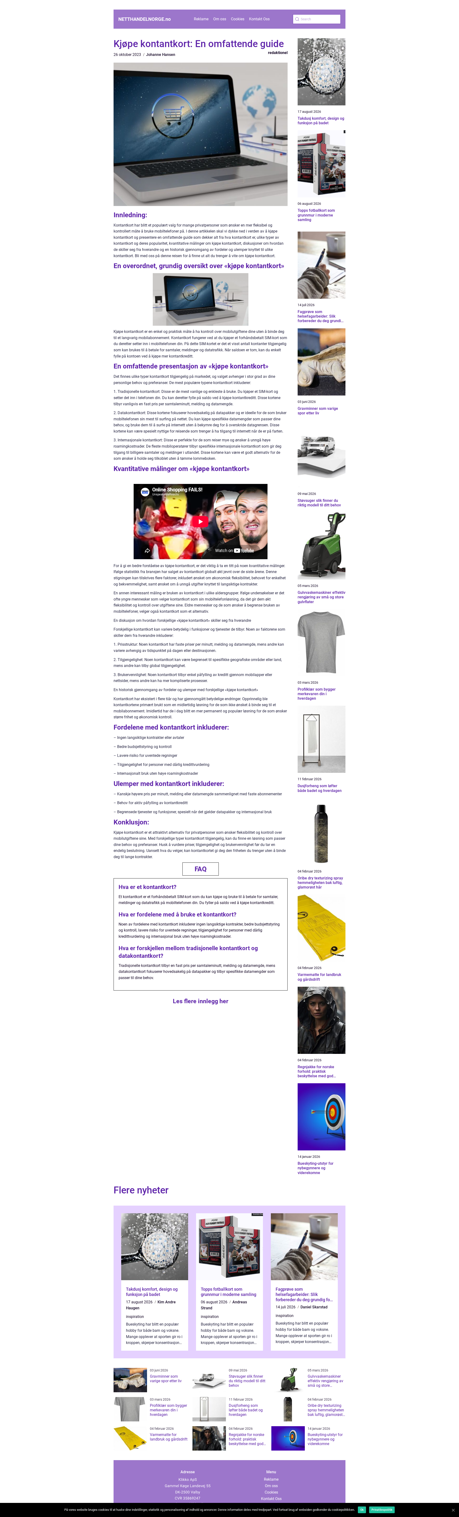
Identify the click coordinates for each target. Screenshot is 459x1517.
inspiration (135, 1316)
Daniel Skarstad (314, 1307)
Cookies (237, 19)
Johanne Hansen (160, 54)
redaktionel (278, 52)
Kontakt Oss (259, 19)
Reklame (201, 19)
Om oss (219, 19)
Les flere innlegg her (200, 1001)
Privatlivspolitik (382, 1510)
